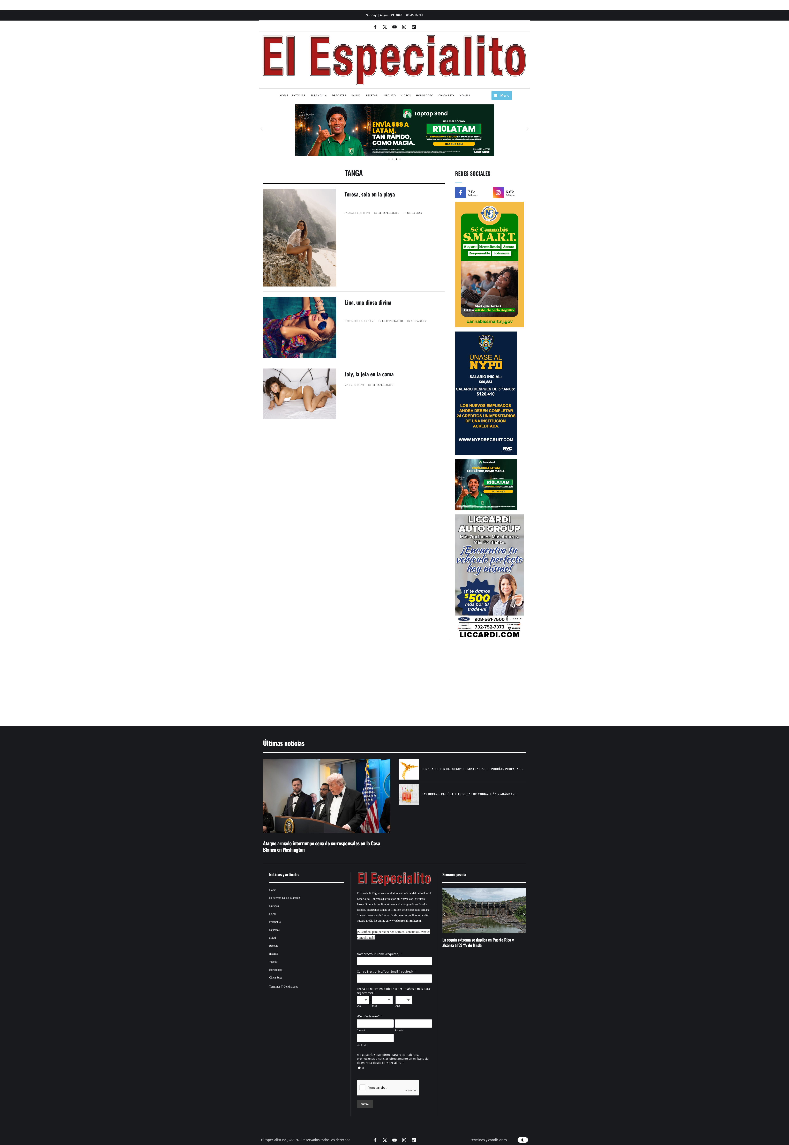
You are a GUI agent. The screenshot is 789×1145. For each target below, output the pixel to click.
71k (471, 191)
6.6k (510, 191)
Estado (399, 1030)
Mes (374, 1006)
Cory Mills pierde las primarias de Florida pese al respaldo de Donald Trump (479, 942)
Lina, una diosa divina (368, 302)
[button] (261, 129)
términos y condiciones (489, 1140)
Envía (365, 1104)
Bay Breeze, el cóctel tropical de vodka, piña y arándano (469, 794)
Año (398, 1006)
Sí (363, 1068)
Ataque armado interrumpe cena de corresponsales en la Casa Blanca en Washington (321, 846)
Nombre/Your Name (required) (378, 954)
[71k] (460, 192)
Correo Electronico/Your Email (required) (385, 971)
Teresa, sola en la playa (370, 194)
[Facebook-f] (375, 27)
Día (359, 1006)
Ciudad (361, 1030)
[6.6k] (498, 192)
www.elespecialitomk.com (405, 920)
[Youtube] (394, 27)
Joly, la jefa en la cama (369, 374)
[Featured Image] (326, 796)
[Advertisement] (382, 684)
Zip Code (362, 1045)
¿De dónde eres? (368, 1016)
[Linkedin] (414, 27)
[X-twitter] (385, 27)
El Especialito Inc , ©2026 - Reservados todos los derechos (305, 1140)
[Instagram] (404, 27)
